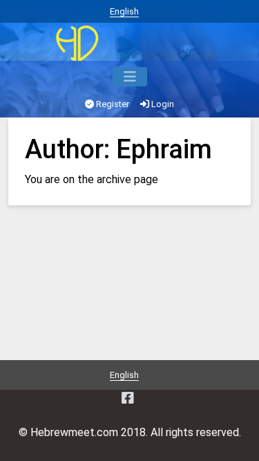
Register (111, 104)
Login (161, 104)
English (124, 11)
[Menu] (130, 76)
